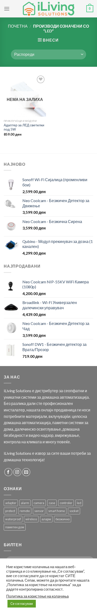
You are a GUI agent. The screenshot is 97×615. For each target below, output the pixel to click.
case (52, 503)
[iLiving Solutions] (48, 9)
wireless (31, 519)
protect (10, 511)
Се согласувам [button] (21, 604)
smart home (56, 511)
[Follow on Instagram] (17, 472)
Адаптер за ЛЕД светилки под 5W (24, 127)
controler (66, 503)
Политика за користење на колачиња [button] (37, 596)
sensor (39, 511)
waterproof (13, 519)
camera (39, 503)
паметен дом (14, 527)
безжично (62, 519)
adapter (10, 503)
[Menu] (7, 8)
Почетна (18, 26)
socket (74, 511)
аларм (46, 519)
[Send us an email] (26, 472)
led (79, 503)
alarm (25, 503)
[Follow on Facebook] (8, 472)
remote (25, 511)
